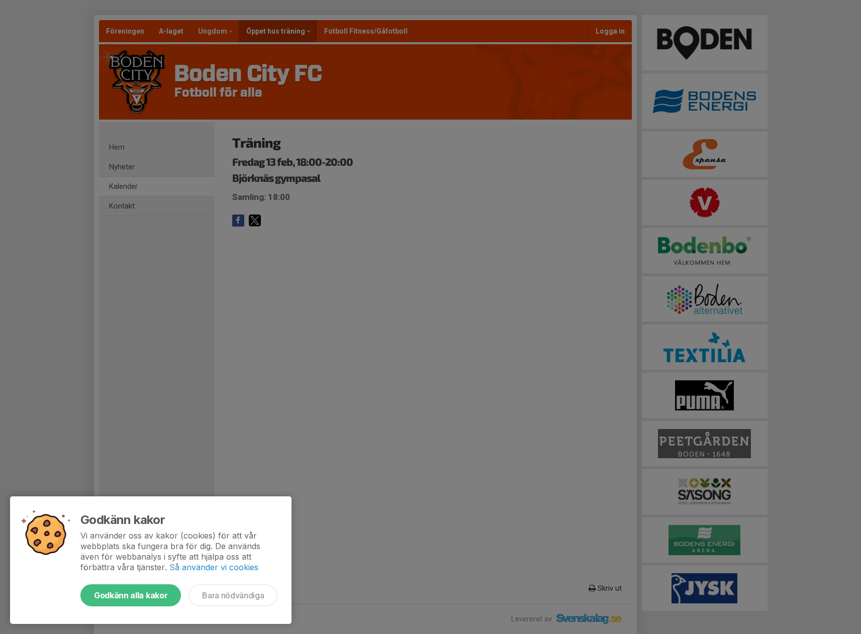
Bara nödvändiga (233, 595)
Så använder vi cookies (213, 567)
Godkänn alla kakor (130, 595)
